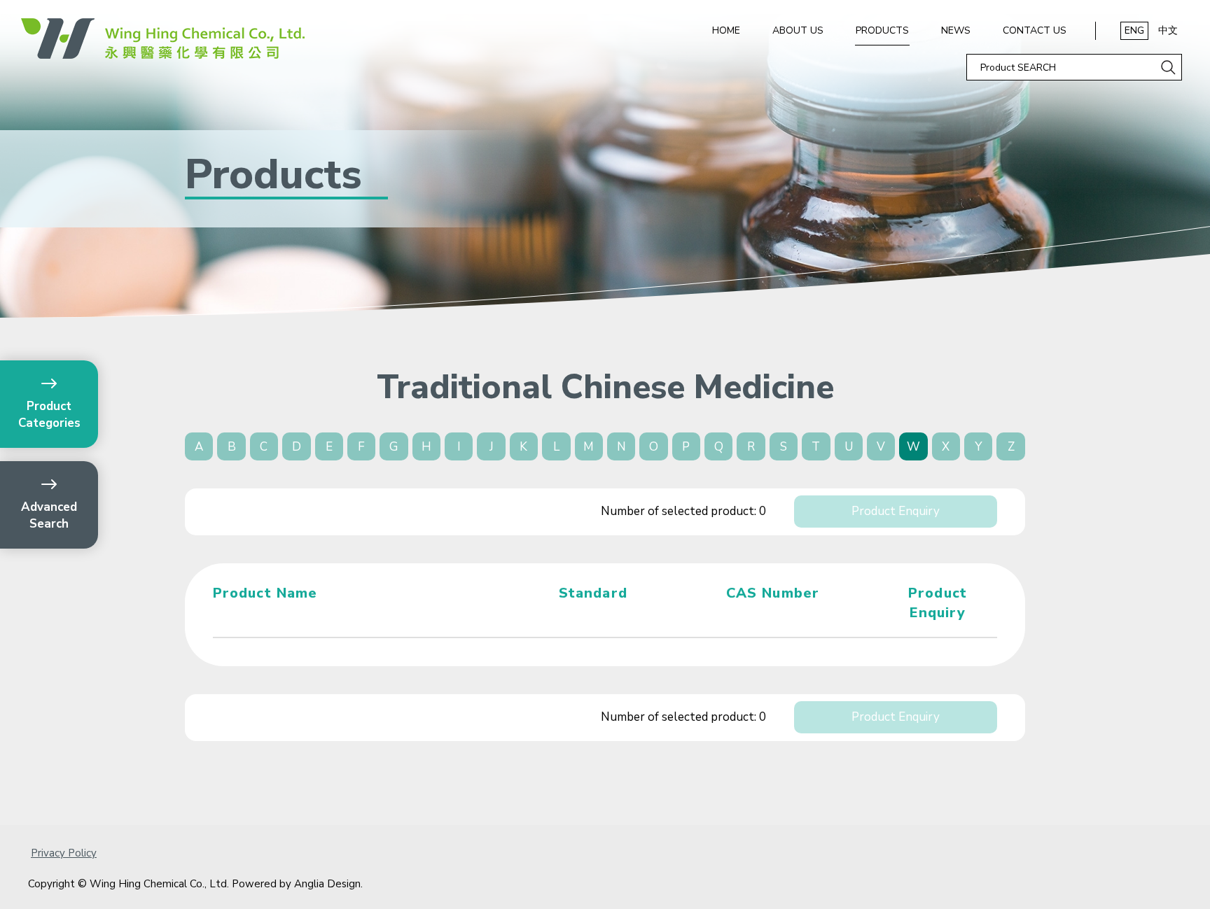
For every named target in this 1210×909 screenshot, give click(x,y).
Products (882, 30)
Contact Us (1034, 30)
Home (726, 30)
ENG (1134, 30)
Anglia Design (327, 884)
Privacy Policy (64, 853)
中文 (1168, 30)
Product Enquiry (895, 511)
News (956, 30)
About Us (797, 30)
